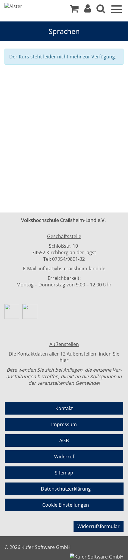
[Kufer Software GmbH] (97, 555)
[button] (87, 10)
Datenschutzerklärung (66, 488)
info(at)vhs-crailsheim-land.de (72, 268)
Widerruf (64, 456)
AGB (64, 440)
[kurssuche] (100, 10)
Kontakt (64, 408)
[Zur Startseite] (26, 6)
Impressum (64, 424)
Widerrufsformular (98, 526)
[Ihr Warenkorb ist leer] (74, 10)
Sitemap (64, 472)
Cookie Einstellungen (65, 505)
